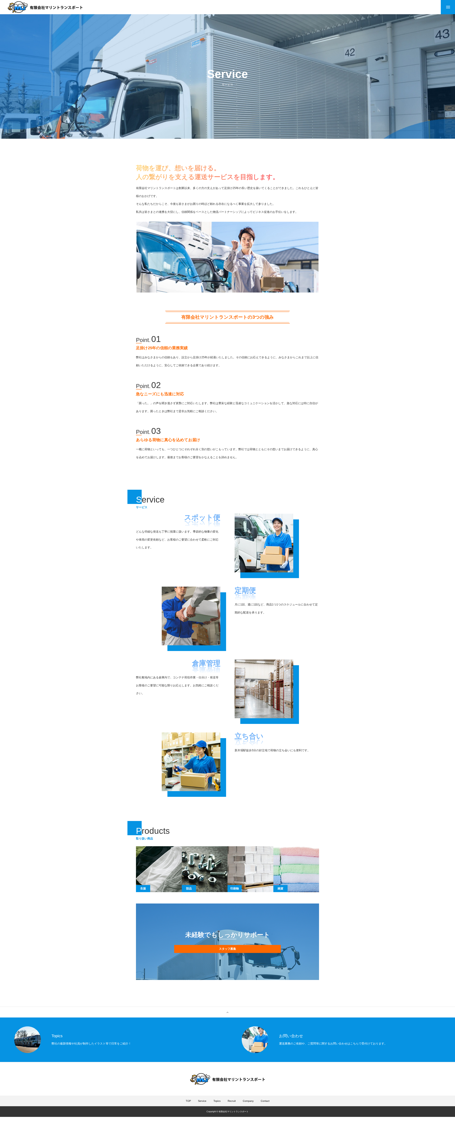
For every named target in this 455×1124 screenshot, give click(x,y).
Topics (217, 1100)
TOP (188, 1100)
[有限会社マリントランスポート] (45, 7)
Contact (265, 1100)
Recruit (232, 1100)
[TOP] (227, 1012)
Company (248, 1100)
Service (202, 1100)
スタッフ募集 (227, 948)
